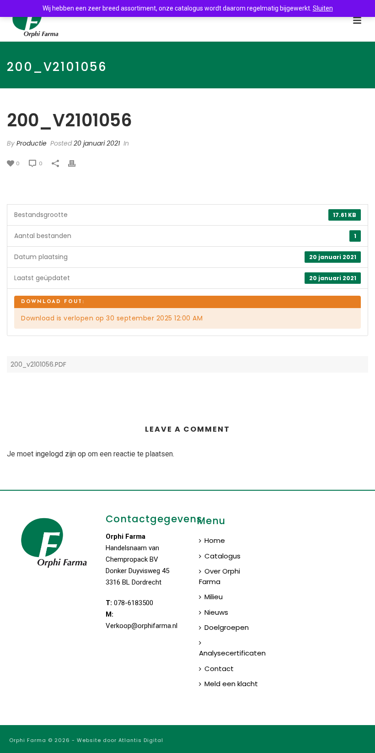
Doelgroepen (226, 627)
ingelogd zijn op (60, 454)
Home (214, 540)
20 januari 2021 (97, 143)
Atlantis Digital (140, 740)
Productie (31, 143)
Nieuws (216, 612)
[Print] (76, 163)
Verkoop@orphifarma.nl (141, 626)
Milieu (213, 596)
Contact (219, 668)
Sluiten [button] (323, 8)
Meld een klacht (231, 683)
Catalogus (222, 556)
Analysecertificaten (232, 653)
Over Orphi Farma (219, 576)
